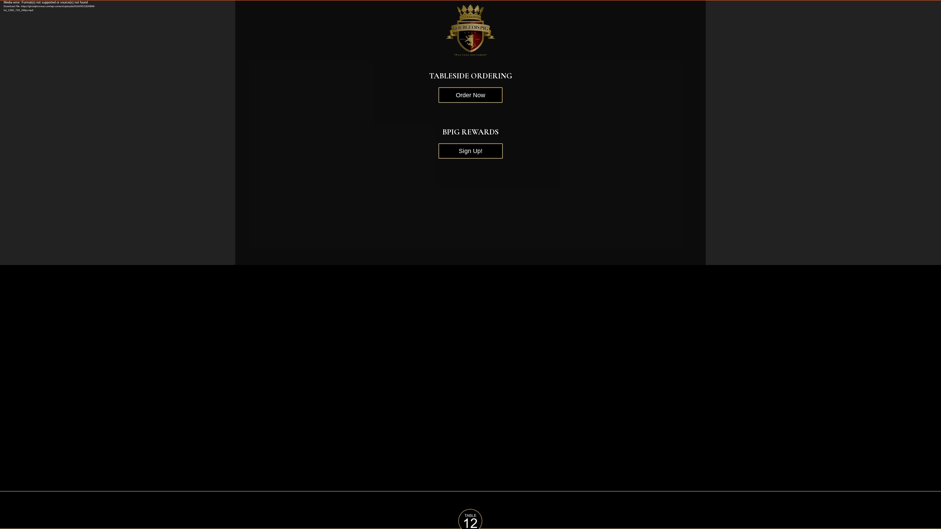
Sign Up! (471, 150)
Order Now (470, 95)
